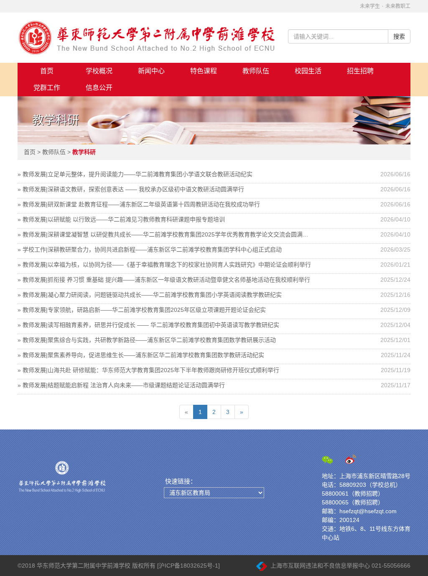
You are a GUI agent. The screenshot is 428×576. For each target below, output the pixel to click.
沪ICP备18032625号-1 (188, 565)
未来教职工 (397, 6)
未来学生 (370, 6)
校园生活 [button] (308, 71)
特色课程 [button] (203, 71)
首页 (47, 71)
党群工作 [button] (46, 87)
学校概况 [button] (99, 71)
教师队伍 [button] (255, 71)
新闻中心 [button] (151, 71)
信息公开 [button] (99, 87)
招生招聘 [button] (360, 71)
